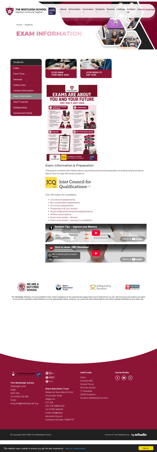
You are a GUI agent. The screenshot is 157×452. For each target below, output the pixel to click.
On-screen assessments (61, 205)
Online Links (19, 85)
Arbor (83, 377)
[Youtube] (124, 378)
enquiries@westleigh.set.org (24, 403)
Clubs (16, 68)
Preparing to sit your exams (63, 208)
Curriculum (87, 9)
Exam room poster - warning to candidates (71, 220)
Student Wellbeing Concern (94, 398)
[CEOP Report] (132, 287)
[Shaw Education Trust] (64, 287)
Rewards (17, 79)
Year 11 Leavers (20, 102)
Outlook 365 (86, 381)
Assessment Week (22, 113)
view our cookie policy (75, 448)
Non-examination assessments (65, 202)
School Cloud (87, 384)
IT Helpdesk (86, 391)
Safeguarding (20, 107)
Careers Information (23, 90)
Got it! (146, 448)
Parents (111, 9)
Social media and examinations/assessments (71, 211)
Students (100, 9)
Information (74, 9)
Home (19, 25)
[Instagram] (130, 378)
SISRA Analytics (87, 394)
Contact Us (131, 10)
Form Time (18, 74)
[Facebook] (117, 378)
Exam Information (22, 96)
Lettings (121, 9)
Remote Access (87, 387)
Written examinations (60, 214)
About (63, 9)
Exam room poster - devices (63, 217)
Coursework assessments (62, 200)
